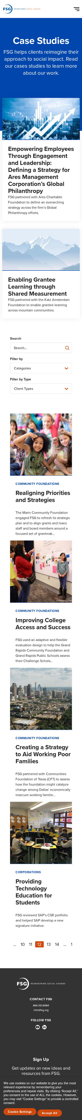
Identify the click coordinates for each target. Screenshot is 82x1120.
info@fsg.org (41, 1010)
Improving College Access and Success (43, 624)
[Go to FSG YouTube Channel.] (37, 1027)
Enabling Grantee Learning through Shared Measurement (37, 286)
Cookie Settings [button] (20, 1111)
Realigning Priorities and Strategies (43, 496)
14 (57, 944)
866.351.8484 (41, 1005)
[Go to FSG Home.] (21, 9)
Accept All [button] (50, 1113)
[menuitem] (37, 1029)
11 (30, 944)
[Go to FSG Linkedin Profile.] (44, 1027)
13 (49, 944)
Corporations (28, 872)
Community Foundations (37, 484)
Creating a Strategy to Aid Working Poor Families (43, 754)
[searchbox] (41, 348)
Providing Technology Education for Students (34, 892)
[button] (77, 8)
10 (23, 944)
